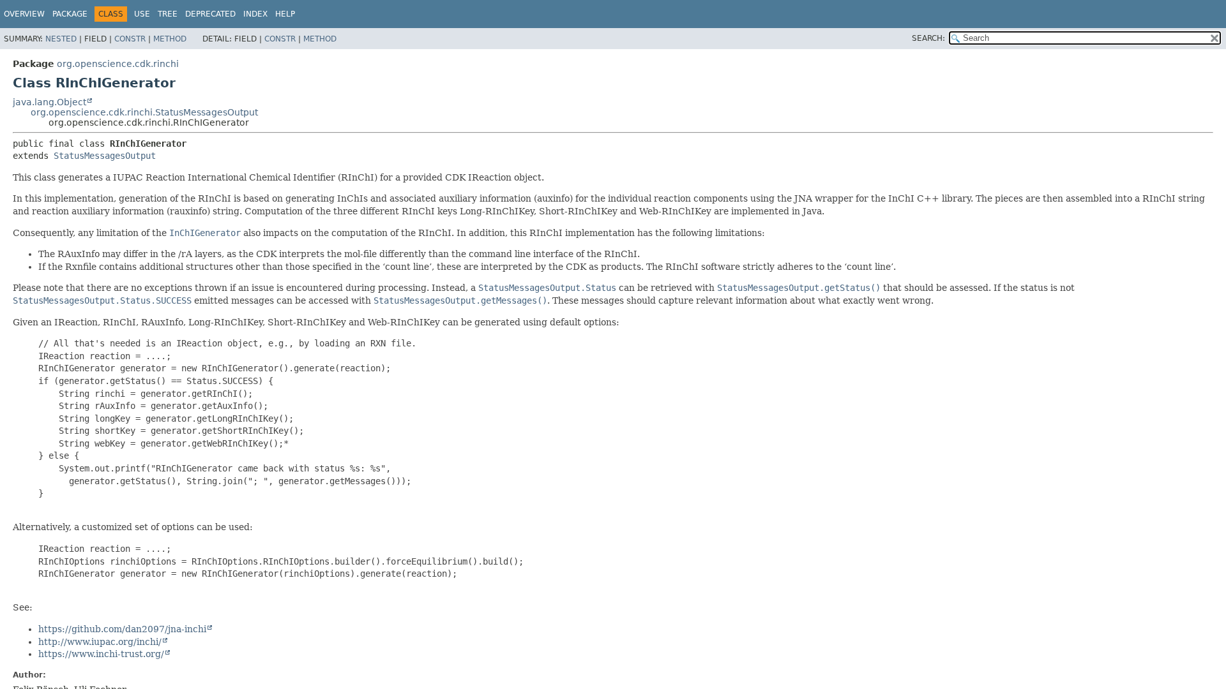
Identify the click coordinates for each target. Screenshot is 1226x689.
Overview (24, 14)
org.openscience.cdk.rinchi (118, 64)
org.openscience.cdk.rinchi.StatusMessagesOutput (144, 112)
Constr (130, 38)
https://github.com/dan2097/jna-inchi (122, 629)
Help (285, 14)
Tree (168, 14)
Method (169, 38)
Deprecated (210, 14)
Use (142, 14)
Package (69, 14)
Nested (61, 38)
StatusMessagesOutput (105, 156)
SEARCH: (928, 38)
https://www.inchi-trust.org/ (101, 654)
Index (255, 14)
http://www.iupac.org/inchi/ (100, 642)
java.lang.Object (49, 102)
